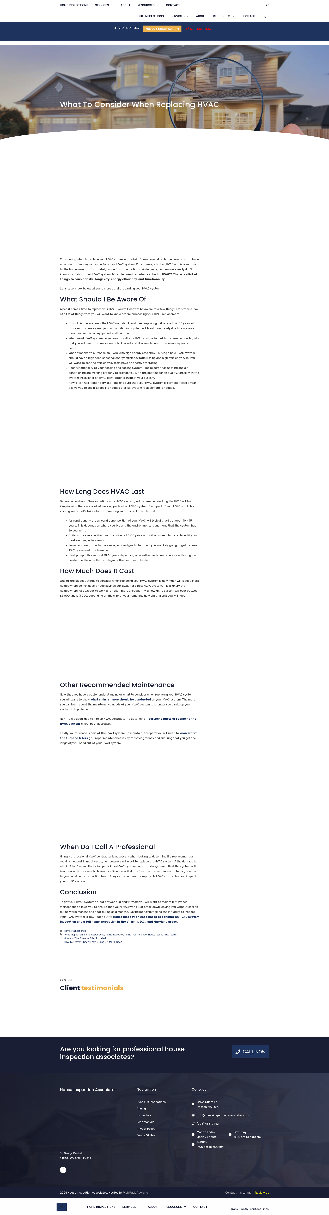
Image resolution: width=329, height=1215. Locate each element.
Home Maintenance (75, 930)
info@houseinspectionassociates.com (223, 1115)
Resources (146, 5)
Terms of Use (146, 1135)
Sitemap (246, 1192)
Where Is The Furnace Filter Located (85, 938)
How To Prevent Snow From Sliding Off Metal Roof (93, 942)
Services (102, 5)
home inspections (94, 934)
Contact (173, 5)
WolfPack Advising (135, 1192)
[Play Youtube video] (129, 641)
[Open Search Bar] (267, 5)
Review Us (262, 1192)
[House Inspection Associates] (100, 16)
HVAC (151, 934)
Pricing (141, 1108)
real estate (162, 934)
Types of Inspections (151, 1102)
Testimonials (145, 1122)
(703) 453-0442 (208, 1123)
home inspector (114, 934)
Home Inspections (74, 5)
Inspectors (144, 1115)
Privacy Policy (146, 1128)
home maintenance (136, 934)
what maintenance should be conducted (120, 699)
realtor (173, 934)
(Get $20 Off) (162, 29)
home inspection (73, 934)
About (125, 5)
